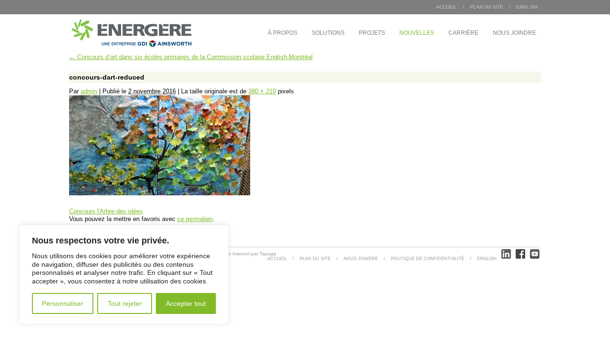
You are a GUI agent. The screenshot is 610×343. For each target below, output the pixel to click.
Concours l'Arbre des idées (106, 211)
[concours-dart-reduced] (159, 193)
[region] (124, 274)
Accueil (446, 7)
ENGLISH (527, 7)
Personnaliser (62, 303)
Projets (372, 33)
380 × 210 (262, 91)
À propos (282, 33)
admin (89, 91)
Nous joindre (514, 33)
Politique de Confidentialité (427, 258)
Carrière (463, 33)
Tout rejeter (125, 303)
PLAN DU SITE (486, 7)
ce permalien (195, 218)
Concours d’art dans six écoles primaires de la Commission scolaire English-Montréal (191, 57)
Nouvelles (416, 33)
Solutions (328, 33)
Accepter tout (186, 303)
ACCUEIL (277, 258)
